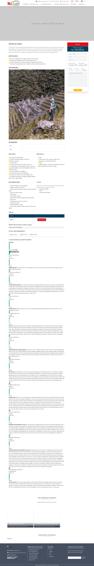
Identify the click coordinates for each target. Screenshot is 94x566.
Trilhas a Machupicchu (61, 4)
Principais (26, 4)
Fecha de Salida (81, 63)
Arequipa (51, 551)
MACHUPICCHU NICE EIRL (34, 550)
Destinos (73, 4)
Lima (50, 555)
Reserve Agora (41, 219)
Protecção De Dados (33, 556)
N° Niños (76, 68)
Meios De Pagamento (33, 558)
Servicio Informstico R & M (54, 565)
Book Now (77, 44)
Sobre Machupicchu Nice (34, 553)
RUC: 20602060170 (33, 551)
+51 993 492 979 (12, 555)
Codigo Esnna (32, 560)
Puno (50, 553)
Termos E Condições (33, 555)
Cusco (50, 550)
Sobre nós (82, 4)
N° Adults (70, 68)
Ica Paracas (51, 556)
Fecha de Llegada (71, 63)
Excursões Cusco (46, 4)
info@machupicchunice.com (43, 1)
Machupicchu (34, 4)
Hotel (82, 68)
